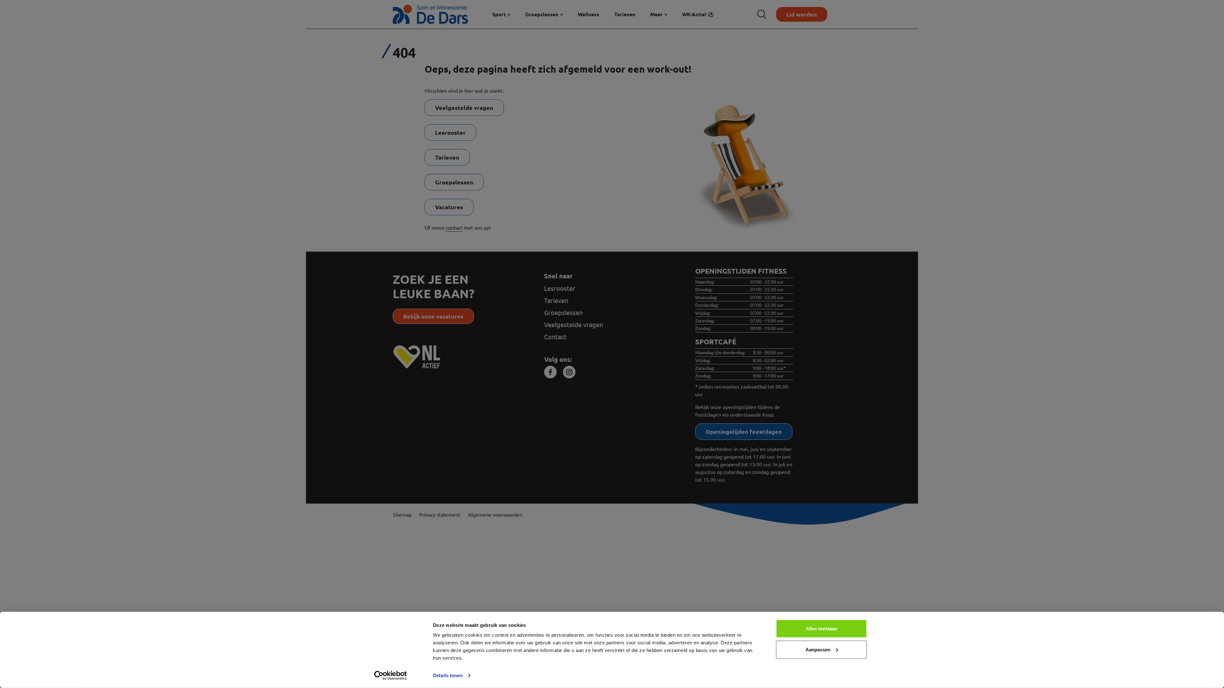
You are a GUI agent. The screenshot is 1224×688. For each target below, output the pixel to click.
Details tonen (448, 675)
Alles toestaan (821, 628)
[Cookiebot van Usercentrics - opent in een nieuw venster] (391, 675)
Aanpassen (817, 649)
